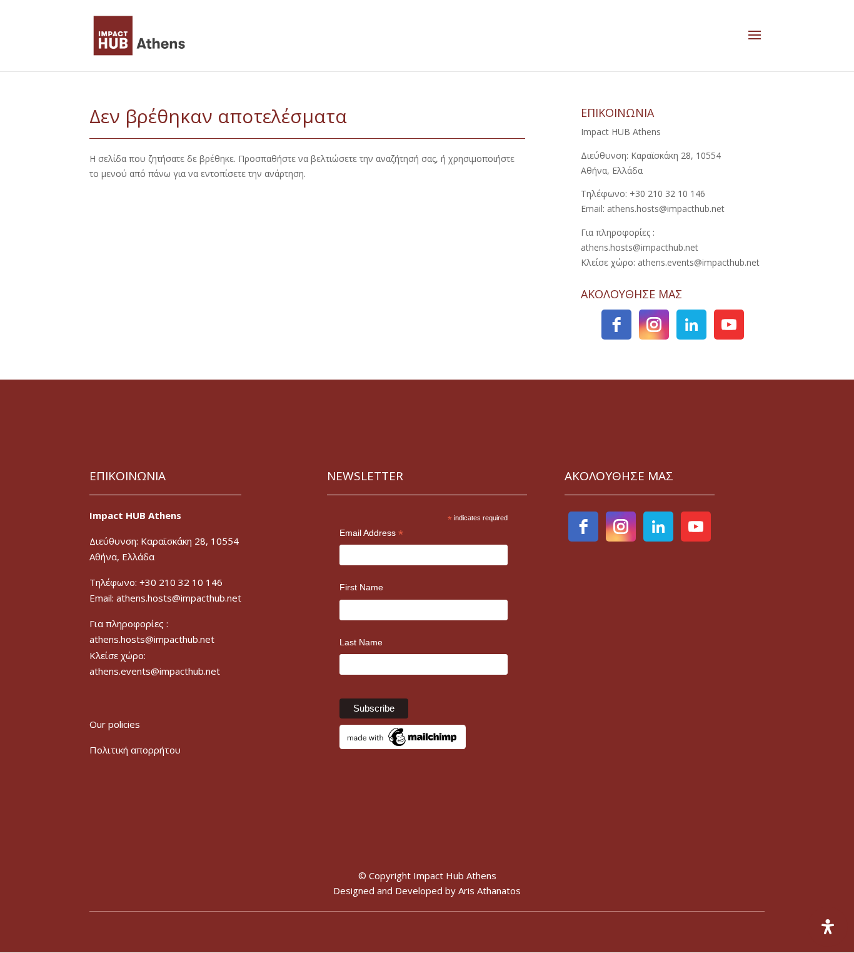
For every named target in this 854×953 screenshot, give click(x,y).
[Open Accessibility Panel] (828, 927)
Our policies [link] (114, 724)
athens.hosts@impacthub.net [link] (151, 639)
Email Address (371, 534)
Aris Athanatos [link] (489, 890)
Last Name (361, 642)
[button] (755, 36)
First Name (361, 587)
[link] (139, 35)
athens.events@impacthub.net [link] (154, 671)
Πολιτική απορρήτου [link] (135, 750)
